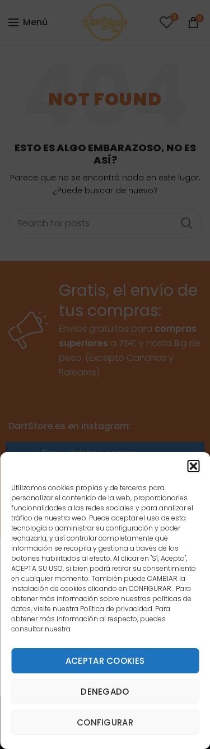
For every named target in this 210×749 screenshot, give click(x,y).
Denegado (105, 691)
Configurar (105, 722)
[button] (193, 466)
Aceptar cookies (105, 661)
